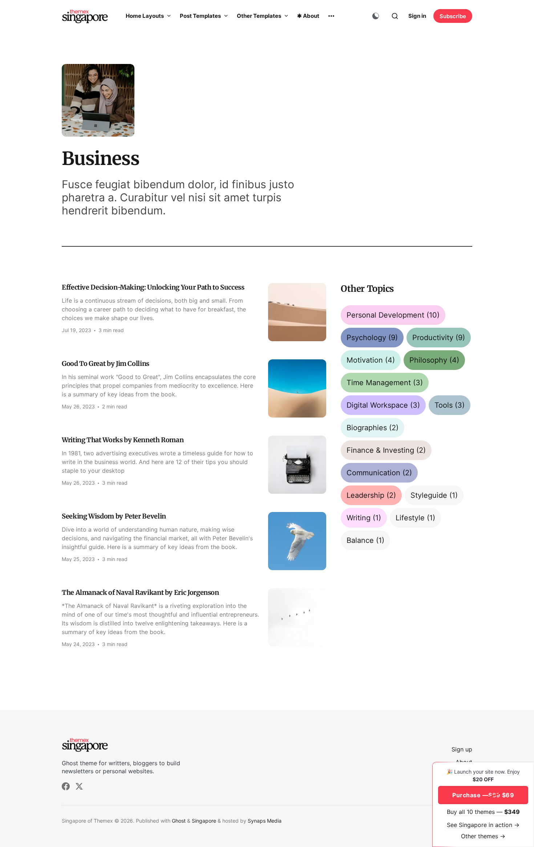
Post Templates (201, 15)
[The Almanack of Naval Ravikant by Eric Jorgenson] (194, 617)
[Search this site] (394, 16)
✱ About (308, 15)
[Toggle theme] (375, 16)
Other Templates (259, 15)
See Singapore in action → (483, 824)
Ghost (179, 821)
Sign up (462, 749)
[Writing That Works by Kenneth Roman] (194, 465)
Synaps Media (265, 821)
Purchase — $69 (483, 795)
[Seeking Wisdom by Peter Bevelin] (194, 541)
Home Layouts (145, 15)
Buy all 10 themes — (483, 811)
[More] (331, 16)
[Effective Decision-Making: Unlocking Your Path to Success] (194, 312)
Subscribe (453, 16)
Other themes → (483, 836)
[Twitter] (79, 786)
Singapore (204, 821)
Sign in (417, 15)
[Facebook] (66, 786)
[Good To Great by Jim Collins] (194, 388)
